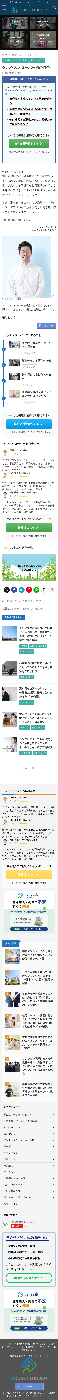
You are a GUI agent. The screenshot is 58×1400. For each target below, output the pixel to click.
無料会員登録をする (26, 143)
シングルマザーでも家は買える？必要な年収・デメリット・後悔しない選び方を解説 (35, 743)
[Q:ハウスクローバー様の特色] (22, 590)
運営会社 (31, 1347)
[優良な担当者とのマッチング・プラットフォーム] (29, 11)
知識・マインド (37, 601)
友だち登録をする (28, 1278)
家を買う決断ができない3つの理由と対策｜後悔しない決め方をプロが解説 (35, 692)
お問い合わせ (43, 1347)
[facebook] (14, 590)
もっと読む (31, 768)
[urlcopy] (51, 590)
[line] (36, 590)
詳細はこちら (26, 527)
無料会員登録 (24, 1344)
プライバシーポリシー (16, 1347)
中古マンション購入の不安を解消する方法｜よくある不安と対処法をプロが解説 (35, 717)
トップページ (10, 1344)
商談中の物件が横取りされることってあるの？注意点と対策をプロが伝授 (35, 667)
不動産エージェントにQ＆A (17, 601)
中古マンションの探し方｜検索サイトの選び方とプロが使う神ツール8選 (37, 955)
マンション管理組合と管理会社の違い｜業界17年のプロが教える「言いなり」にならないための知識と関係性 (37, 1066)
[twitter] (7, 590)
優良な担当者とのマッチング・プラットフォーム (29, 1356)
